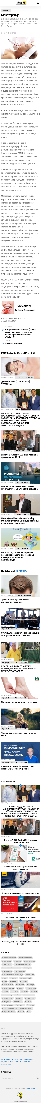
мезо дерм (8, 318)
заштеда (14, 981)
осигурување (8, 998)
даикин (14, 978)
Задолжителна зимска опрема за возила (20, 893)
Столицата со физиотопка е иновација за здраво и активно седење (20, 634)
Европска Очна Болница (12, 968)
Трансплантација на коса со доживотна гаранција (15, 600)
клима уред (32, 988)
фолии (22, 1012)
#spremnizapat (10, 958)
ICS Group (7, 961)
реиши (29, 1002)
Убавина (29, 377)
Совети (19, 595)
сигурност (20, 1005)
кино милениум (9, 988)
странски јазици (9, 1012)
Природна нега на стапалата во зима (19, 702)
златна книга (8, 985)
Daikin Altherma (26, 958)
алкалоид (30, 975)
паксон (19, 998)
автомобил (8, 971)
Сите (18, 409)
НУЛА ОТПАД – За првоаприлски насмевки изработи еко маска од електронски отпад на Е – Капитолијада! (17, 556)
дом (5, 981)
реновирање (8, 1005)
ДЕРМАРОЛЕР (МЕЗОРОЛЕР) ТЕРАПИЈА (15, 382)
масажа (25, 991)
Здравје (19, 377)
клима (21, 988)
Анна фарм (8, 964)
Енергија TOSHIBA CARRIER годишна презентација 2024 (19, 456)
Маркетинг (20, 451)
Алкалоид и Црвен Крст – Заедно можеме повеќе (20, 942)
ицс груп (31, 985)
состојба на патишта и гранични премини (18, 1008)
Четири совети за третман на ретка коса (18, 734)
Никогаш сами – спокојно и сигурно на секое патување (20, 867)
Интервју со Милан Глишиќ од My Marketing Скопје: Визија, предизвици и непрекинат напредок (20, 521)
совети (31, 1005)
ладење (15, 991)
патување (7, 1002)
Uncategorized (22, 482)
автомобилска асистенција (13, 975)
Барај (38, 3)
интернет (20, 985)
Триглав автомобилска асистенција (20, 917)
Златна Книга (30, 1088)
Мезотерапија (9, 321)
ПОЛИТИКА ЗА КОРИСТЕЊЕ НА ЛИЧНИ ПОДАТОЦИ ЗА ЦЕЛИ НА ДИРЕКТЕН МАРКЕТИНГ (17, 1061)
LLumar (18, 961)
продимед (18, 1002)
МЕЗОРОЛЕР (20, 318)
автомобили (20, 971)
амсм (6, 978)
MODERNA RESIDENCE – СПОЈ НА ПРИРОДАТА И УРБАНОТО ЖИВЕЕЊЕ (19, 488)
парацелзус (31, 998)
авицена (28, 968)
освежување (29, 995)
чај (30, 1012)
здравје (24, 981)
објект (18, 995)
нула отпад (8, 995)
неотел (34, 991)
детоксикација (26, 978)
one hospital (30, 961)
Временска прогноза (23, 964)
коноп (6, 991)
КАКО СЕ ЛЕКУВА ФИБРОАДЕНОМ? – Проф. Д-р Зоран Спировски (19, 767)
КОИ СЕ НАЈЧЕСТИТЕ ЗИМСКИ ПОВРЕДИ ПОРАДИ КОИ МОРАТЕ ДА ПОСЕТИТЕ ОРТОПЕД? (19, 669)
